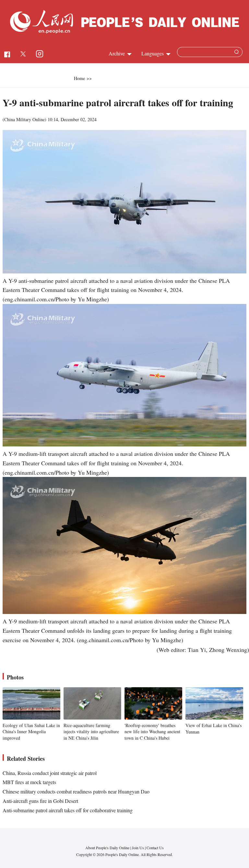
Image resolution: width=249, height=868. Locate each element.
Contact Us (155, 847)
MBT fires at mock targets (29, 782)
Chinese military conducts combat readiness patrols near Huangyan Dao (76, 791)
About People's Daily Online (107, 847)
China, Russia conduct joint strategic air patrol (50, 773)
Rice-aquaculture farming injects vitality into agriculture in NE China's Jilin (91, 731)
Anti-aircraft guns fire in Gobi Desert (40, 800)
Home (79, 78)
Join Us (138, 847)
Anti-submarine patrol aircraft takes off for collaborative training (68, 810)
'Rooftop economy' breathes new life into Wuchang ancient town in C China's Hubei (152, 731)
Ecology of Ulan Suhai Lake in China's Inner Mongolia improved (31, 731)
